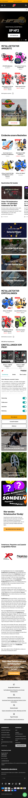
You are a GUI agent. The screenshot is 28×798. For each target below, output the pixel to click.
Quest (15, 613)
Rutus (7, 613)
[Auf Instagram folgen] (6, 784)
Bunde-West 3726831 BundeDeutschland (4, 754)
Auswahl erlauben (14, 421)
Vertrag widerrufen (21, 745)
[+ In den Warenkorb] (12, 62)
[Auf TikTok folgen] (13, 784)
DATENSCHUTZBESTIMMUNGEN (20, 739)
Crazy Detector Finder (21, 578)
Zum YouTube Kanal (14, 673)
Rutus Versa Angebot (20, 329)
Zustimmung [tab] (5, 374)
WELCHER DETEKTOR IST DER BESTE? (14, 529)
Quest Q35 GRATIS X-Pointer (20, 310)
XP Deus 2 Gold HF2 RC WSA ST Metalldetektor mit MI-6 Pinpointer (8, 175)
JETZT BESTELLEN (14, 35)
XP (4, 613)
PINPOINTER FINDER (5, 734)
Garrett (10, 613)
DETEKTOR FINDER (5, 732)
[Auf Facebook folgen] (2, 784)
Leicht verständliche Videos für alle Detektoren (14, 719)
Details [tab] (14, 374)
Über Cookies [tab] (23, 374)
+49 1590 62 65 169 (5, 760)
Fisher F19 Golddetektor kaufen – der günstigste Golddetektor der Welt (9, 203)
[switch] (24, 402)
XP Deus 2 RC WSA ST (20, 173)
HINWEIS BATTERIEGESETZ (19, 733)
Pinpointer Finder (9, 580)
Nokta (2, 613)
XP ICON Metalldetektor (7, 66)
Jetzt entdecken (14, 122)
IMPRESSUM (17, 742)
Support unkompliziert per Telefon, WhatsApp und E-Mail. (14, 710)
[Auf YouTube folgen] (9, 784)
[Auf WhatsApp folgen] (16, 784)
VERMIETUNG (4, 745)
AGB (16, 730)
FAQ (2, 739)
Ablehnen (14, 426)
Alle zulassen (14, 417)
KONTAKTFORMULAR (5, 730)
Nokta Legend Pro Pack (20, 86)
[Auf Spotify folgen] (20, 784)
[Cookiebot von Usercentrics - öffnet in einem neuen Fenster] (20, 371)
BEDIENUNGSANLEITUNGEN (6, 742)
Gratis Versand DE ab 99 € (15, 1)
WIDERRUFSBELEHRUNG (20, 736)
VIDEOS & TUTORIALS (5, 737)
